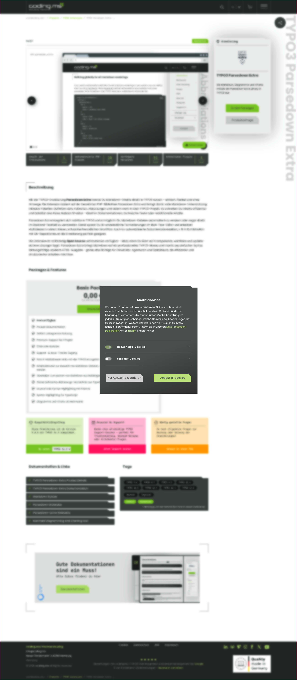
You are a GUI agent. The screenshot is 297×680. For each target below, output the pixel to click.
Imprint (132, 330)
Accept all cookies (172, 378)
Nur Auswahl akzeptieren (124, 378)
